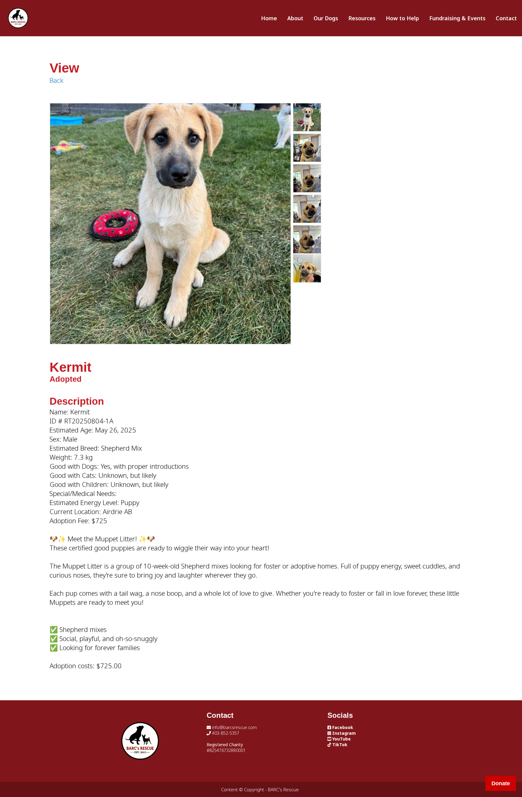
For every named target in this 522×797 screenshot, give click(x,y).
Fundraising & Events (457, 18)
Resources (361, 18)
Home (269, 18)
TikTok (339, 744)
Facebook (342, 727)
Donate (500, 783)
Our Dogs (326, 18)
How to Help (402, 18)
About (295, 18)
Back (56, 80)
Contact (506, 18)
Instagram (343, 733)
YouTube (341, 739)
